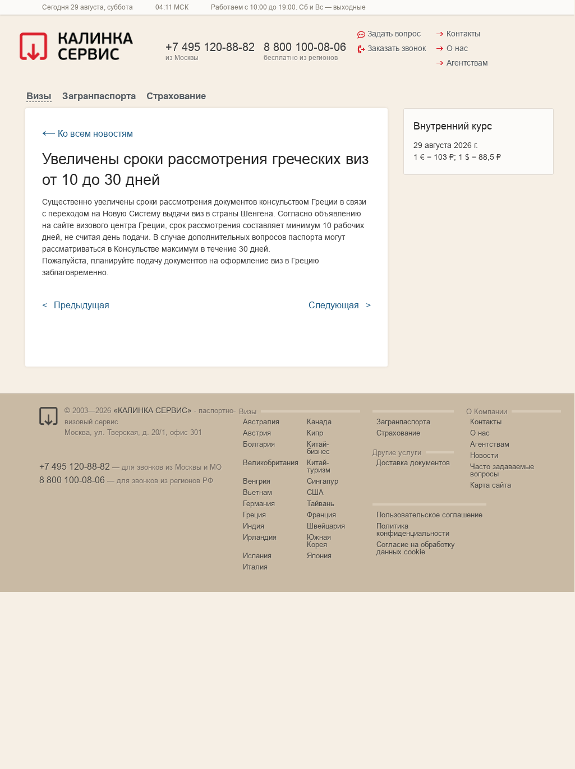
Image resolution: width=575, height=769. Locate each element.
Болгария (259, 443)
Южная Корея (319, 540)
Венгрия (256, 480)
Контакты (463, 33)
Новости (484, 455)
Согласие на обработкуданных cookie (415, 548)
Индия (253, 525)
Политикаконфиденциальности (412, 529)
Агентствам (467, 62)
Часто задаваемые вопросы (502, 470)
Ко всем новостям (87, 133)
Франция (321, 514)
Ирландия (260, 536)
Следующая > (340, 305)
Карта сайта (490, 484)
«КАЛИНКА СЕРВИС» (152, 410)
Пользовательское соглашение (429, 514)
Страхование (176, 96)
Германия (259, 503)
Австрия (257, 432)
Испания (257, 555)
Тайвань (320, 503)
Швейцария (326, 525)
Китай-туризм (318, 466)
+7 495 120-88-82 (210, 46)
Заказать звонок (396, 48)
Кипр (315, 432)
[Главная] (76, 57)
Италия (255, 566)
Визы (39, 96)
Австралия (261, 421)
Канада (319, 421)
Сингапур (322, 480)
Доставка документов (413, 462)
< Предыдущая (75, 305)
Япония (319, 555)
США (315, 492)
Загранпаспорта (99, 96)
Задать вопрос (394, 33)
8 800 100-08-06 (305, 46)
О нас (457, 48)
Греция (254, 514)
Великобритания (270, 462)
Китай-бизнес (318, 447)
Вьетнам (257, 492)
